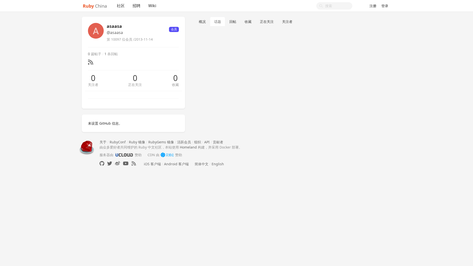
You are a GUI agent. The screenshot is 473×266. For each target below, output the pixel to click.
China (95, 6)
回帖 (232, 21)
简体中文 (201, 164)
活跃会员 (184, 142)
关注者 (93, 84)
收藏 (175, 84)
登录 (384, 5)
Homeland (188, 147)
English (218, 164)
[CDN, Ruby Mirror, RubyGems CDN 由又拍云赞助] (167, 154)
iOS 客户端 (152, 164)
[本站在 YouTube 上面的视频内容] (126, 163)
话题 (217, 21)
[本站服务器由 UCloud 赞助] (124, 154)
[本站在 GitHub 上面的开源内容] (102, 163)
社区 (121, 5)
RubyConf (118, 142)
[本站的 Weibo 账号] (117, 163)
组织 (197, 142)
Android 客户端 (176, 164)
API (207, 142)
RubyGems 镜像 (161, 142)
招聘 (136, 5)
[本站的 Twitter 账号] (109, 163)
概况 (202, 21)
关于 (103, 142)
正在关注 (135, 84)
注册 (373, 5)
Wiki (152, 5)
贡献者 (218, 142)
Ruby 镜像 (137, 142)
